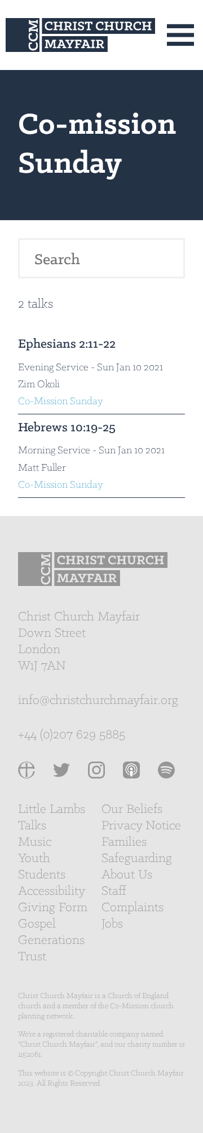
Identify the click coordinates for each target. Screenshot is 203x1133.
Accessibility (51, 891)
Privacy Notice (141, 826)
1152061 (29, 1055)
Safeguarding (137, 858)
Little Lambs (51, 809)
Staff (114, 891)
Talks (32, 826)
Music (34, 842)
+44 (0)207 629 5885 (71, 735)
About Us (127, 875)
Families (124, 842)
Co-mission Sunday (60, 401)
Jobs (112, 924)
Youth (34, 858)
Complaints (133, 908)
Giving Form (52, 908)
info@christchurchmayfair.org (98, 700)
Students (41, 875)
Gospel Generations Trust (51, 940)
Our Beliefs (132, 809)
